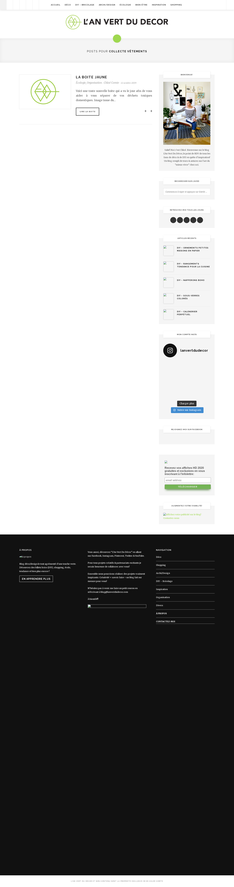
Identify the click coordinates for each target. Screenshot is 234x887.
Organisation (94, 82)
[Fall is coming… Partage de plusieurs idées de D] (180, 395)
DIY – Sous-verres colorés (188, 297)
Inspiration (159, 5)
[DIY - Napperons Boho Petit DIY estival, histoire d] (205, 395)
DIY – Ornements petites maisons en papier (192, 249)
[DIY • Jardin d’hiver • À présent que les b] (168, 380)
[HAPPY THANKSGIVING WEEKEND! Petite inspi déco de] (205, 380)
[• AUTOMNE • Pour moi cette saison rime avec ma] (193, 387)
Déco (68, 5)
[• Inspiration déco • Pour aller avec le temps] (205, 387)
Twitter (129, 556)
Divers (159, 605)
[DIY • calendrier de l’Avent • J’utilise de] (168, 372)
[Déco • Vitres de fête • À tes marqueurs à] (168, 364)
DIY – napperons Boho (191, 280)
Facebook (96, 556)
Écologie (125, 5)
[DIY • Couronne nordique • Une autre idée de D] (180, 372)
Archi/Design (107, 5)
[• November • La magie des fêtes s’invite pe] (180, 380)
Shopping (176, 5)
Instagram (107, 556)
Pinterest (119, 556)
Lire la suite (88, 111)
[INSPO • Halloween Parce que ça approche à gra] (168, 387)
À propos (161, 613)
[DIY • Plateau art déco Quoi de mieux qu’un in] (193, 395)
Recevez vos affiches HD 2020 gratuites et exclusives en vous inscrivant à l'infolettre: (185, 470)
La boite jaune (91, 77)
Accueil (55, 5)
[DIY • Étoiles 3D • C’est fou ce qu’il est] (180, 364)
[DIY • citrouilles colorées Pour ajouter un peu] (168, 395)
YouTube (139, 556)
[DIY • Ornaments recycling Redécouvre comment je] (193, 372)
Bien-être (141, 5)
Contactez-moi (165, 621)
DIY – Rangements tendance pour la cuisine (193, 265)
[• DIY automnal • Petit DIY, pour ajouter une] (180, 387)
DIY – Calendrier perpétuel (187, 313)
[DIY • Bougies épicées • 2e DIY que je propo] (205, 372)
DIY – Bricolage (84, 5)
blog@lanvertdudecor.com (114, 592)
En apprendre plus (36, 579)
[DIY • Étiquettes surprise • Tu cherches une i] (205, 364)
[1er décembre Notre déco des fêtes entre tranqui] (193, 364)
